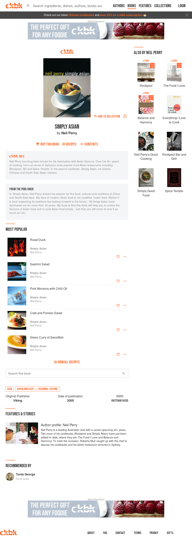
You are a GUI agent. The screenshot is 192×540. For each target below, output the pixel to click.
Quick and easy (25, 389)
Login (181, 5)
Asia (9, 389)
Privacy (154, 533)
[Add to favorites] (89, 116)
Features (145, 5)
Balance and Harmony (146, 120)
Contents (91, 144)
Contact (120, 533)
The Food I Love (174, 85)
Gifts (170, 533)
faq (105, 533)
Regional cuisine (48, 389)
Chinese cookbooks (81, 15)
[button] (28, 6)
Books (132, 5)
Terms (137, 533)
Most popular (16, 229)
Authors (119, 5)
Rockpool (146, 85)
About (91, 533)
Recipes (71, 144)
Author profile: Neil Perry (59, 424)
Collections (162, 5)
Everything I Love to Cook (174, 120)
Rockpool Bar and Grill (174, 156)
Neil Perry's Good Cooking (146, 156)
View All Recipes (69, 362)
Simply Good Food (146, 193)
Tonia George (25, 474)
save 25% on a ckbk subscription (121, 15)
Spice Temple (174, 191)
